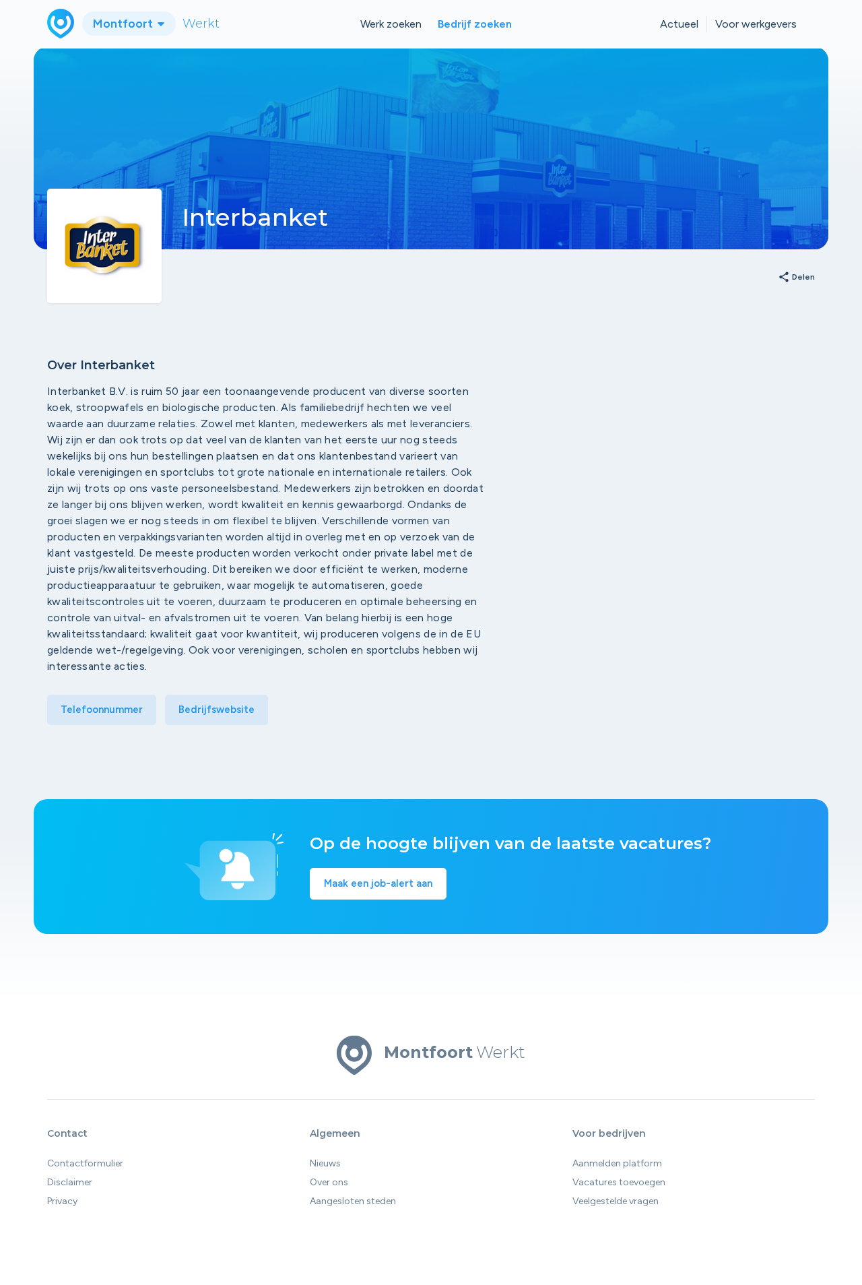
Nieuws (325, 1163)
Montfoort (124, 23)
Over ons (329, 1182)
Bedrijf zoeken (475, 24)
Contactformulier (85, 1163)
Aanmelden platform (617, 1163)
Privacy (62, 1201)
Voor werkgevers (756, 24)
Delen (796, 277)
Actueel (679, 24)
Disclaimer (69, 1182)
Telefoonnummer (102, 709)
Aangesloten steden (353, 1201)
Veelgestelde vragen (615, 1201)
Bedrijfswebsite (216, 709)
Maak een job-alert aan (378, 883)
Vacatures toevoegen (618, 1182)
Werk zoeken (391, 24)
